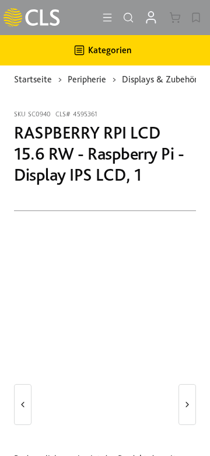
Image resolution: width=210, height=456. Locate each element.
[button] (23, 404)
